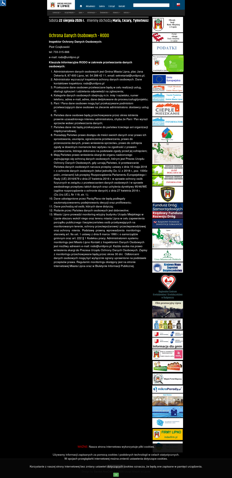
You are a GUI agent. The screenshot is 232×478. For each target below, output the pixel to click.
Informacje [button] (91, 12)
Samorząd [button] (56, 12)
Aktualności (90, 6)
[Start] (81, 6)
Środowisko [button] (104, 12)
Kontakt (122, 6)
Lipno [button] (81, 12)
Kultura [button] (126, 12)
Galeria (102, 6)
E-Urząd (112, 6)
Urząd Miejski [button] (69, 12)
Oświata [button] (116, 12)
